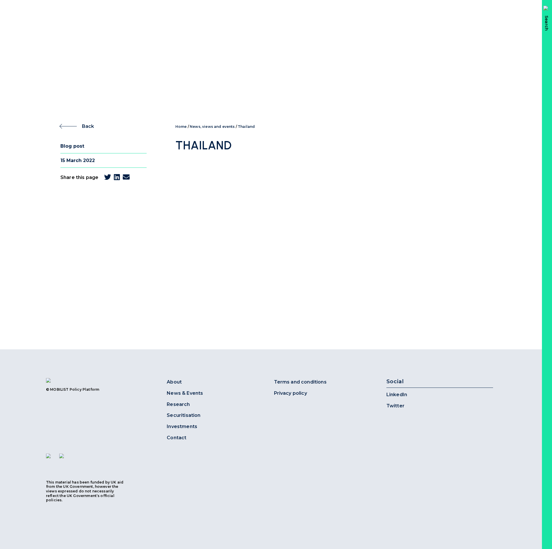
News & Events (185, 393)
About (174, 382)
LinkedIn (396, 394)
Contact (176, 437)
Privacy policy (290, 393)
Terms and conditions (300, 382)
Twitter (395, 406)
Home (181, 126)
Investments (182, 426)
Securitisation (183, 415)
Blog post (72, 146)
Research (178, 404)
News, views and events (212, 126)
